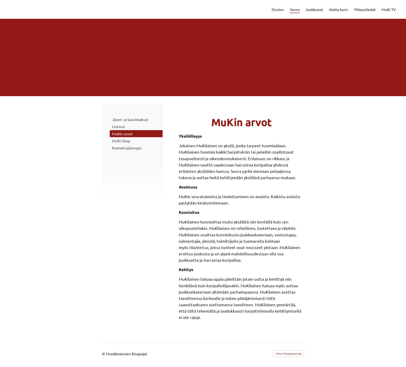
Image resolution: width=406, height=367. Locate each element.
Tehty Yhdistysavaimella (288, 353)
